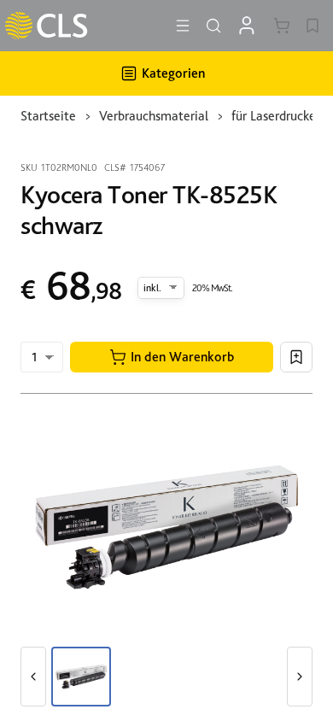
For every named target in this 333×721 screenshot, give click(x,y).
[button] (171, 357)
